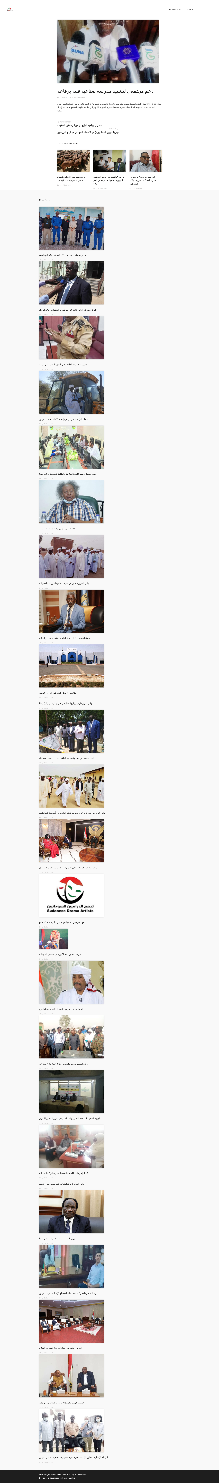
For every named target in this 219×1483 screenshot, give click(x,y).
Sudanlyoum (62, 1474)
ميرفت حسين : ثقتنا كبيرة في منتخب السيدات (60, 954)
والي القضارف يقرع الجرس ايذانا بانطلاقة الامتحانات (63, 1063)
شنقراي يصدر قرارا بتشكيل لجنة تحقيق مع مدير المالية (64, 637)
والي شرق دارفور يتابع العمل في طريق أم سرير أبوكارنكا (65, 703)
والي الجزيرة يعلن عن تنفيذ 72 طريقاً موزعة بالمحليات (64, 583)
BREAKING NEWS (175, 10)
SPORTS (190, 10)
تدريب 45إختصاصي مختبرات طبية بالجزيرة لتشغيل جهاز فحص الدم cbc (108, 180)
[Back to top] (216, 1480)
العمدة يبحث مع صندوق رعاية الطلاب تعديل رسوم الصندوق (66, 758)
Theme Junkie (68, 1478)
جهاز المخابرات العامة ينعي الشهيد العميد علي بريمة (63, 364)
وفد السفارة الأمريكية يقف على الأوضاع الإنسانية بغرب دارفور (68, 1293)
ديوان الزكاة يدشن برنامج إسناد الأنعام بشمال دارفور (63, 419)
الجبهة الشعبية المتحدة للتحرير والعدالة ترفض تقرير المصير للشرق (70, 1118)
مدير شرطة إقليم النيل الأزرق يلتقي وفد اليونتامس (62, 254)
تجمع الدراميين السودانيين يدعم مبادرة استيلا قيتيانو (62, 922)
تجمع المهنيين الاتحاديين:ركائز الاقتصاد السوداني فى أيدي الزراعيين (88, 132)
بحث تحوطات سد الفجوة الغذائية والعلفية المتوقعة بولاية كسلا (67, 473)
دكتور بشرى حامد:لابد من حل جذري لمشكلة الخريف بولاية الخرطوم (143, 180)
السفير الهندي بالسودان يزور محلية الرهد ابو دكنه (61, 1402)
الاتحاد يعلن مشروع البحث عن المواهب (57, 528)
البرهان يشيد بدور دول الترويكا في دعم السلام (60, 1347)
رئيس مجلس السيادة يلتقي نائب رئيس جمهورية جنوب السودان (68, 867)
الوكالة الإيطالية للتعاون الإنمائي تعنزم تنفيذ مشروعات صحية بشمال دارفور (73, 1457)
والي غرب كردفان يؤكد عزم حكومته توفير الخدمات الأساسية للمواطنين (72, 812)
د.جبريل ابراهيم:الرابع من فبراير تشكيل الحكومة (79, 125)
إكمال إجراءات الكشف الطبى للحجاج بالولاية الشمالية (63, 1173)
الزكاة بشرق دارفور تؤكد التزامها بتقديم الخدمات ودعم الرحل (67, 309)
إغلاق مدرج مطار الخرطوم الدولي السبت (58, 692)
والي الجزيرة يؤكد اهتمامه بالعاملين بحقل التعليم (61, 1183)
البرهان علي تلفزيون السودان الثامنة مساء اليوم (61, 1008)
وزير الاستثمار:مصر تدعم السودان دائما (57, 1238)
